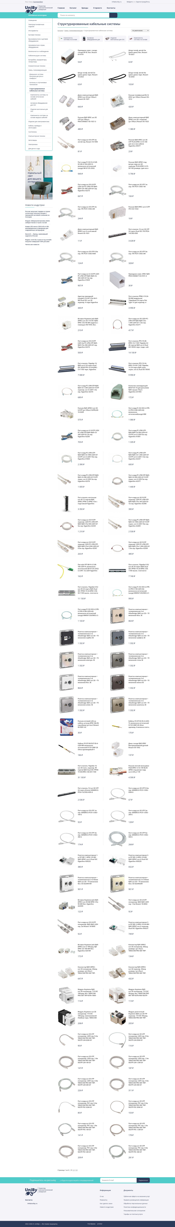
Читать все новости (32, 244)
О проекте (97, 8)
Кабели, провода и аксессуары (34, 127)
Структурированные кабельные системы (37, 90)
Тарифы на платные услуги (133, 1214)
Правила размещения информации (136, 1200)
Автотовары (32, 140)
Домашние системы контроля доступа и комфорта (36, 76)
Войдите (130, 2)
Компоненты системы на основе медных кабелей (39, 116)
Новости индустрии (107, 1207)
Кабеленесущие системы (37, 56)
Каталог (73, 8)
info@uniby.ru (117, 2)
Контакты (111, 8)
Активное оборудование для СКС (38, 104)
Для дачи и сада (34, 148)
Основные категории (37, 15)
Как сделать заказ (106, 1203)
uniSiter (99, 1224)
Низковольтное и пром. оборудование (36, 46)
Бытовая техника (34, 35)
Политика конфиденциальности (135, 1207)
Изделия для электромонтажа (38, 121)
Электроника (32, 144)
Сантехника (32, 132)
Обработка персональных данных (135, 1203)
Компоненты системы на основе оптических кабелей (39, 97)
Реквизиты (103, 1200)
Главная (61, 8)
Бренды (85, 8)
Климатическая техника (36, 66)
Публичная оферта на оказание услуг (137, 1196)
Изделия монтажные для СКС (39, 110)
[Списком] (147, 24)
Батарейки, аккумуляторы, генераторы (37, 61)
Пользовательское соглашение (134, 1211)
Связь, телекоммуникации (37, 70)
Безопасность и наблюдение (38, 51)
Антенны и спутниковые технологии (38, 83)
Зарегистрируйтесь (143, 2)
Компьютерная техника (36, 136)
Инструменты (33, 31)
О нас (102, 1196)
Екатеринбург (38, 2)
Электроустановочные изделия (36, 25)
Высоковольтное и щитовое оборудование (38, 40)
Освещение (32, 20)
